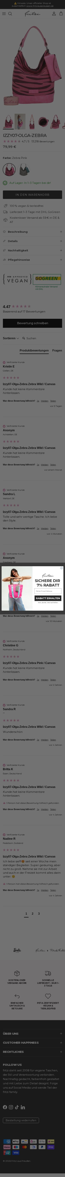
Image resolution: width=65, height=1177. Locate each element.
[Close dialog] (61, 568)
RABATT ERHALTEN (48, 598)
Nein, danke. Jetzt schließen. (48, 602)
